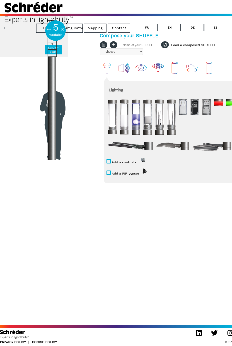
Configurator (72, 28)
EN (170, 27)
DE (193, 27)
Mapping (95, 28)
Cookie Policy (44, 342)
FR (147, 27)
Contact (119, 28)
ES (215, 27)
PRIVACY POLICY (13, 342)
